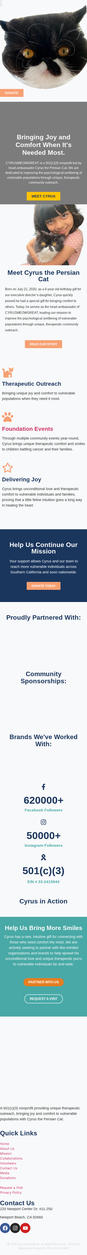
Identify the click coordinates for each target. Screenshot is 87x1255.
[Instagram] (15, 1228)
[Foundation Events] (7, 417)
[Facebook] (5, 1228)
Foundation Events (27, 429)
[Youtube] (25, 1228)
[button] (1, 3)
